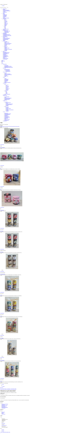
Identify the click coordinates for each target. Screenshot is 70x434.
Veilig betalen (3, 404)
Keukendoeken (6, 80)
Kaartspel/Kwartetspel (5, 56)
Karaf (4, 12)
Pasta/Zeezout (6, 23)
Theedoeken (4, 16)
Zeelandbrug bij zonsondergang (8, 49)
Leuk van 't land (4, 36)
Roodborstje (6, 46)
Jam (5, 20)
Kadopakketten (5, 33)
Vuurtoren (7, 110)
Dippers (7, 90)
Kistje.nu (3, 412)
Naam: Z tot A (8, 126)
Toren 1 (1, 381)
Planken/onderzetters (5, 39)
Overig (3, 51)
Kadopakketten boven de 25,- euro (7, 35)
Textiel (3, 13)
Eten (4, 19)
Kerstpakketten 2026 (5, 30)
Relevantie (1, 126)
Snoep (5, 22)
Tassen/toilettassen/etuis (6, 53)
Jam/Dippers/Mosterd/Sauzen (6, 38)
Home (2, 63)
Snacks (4, 37)
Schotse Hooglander (8, 108)
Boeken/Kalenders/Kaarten (6, 52)
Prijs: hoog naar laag (17, 126)
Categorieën (5, 41)
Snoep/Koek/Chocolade (7, 98)
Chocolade (6, 21)
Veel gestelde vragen (4, 406)
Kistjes (4, 57)
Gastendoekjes (5, 15)
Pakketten (6, 45)
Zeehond (6, 48)
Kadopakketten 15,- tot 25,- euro (8, 66)
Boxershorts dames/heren (7, 82)
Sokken (5, 78)
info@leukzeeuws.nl (4, 425)
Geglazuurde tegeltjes (5, 58)
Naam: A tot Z (4, 126)
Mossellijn (6, 50)
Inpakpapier (4, 54)
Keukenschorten (5, 14)
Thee (5, 28)
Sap (5, 26)
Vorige (3, 384)
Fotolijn (4, 100)
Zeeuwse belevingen (7, 116)
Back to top (2, 387)
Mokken (4, 9)
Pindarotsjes (6, 24)
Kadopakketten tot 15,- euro (6, 34)
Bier (6, 92)
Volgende (3, 386)
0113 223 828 (3, 423)
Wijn (5, 27)
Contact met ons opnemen (5, 407)
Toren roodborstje (2, 360)
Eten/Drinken (4, 18)
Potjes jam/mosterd (2, 147)
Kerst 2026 (3, 29)
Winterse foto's (6, 31)
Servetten (4, 11)
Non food (6, 44)
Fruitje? (3, 413)
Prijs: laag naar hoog (12, 126)
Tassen (4, 17)
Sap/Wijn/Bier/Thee (7, 96)
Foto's (5, 106)
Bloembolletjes (6, 118)
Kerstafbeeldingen (7, 32)
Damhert (6, 47)
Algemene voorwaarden (4, 405)
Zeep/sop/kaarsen (7, 120)
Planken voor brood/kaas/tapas (8, 74)
